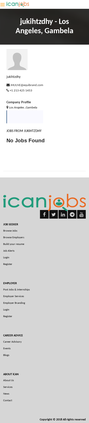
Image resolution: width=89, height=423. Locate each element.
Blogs (6, 355)
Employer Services (13, 296)
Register (7, 264)
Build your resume (13, 244)
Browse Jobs (10, 230)
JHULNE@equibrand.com (26, 85)
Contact (7, 400)
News (6, 393)
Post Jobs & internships (16, 289)
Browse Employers (13, 237)
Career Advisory (12, 341)
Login (6, 257)
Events (7, 348)
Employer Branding (14, 303)
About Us (8, 380)
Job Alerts (8, 250)
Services (8, 387)
